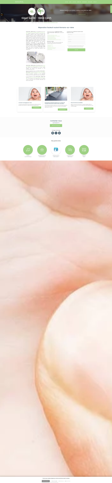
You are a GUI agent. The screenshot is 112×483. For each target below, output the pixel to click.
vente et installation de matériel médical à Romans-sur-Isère (35, 66)
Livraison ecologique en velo (25, 102)
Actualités (90, 1)
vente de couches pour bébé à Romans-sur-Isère (35, 78)
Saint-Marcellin (50, 49)
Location (74, 1)
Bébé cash (79, 1)
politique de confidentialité (79, 47)
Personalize (62, 481)
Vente (70, 1)
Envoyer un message (56, 125)
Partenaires (84, 1)
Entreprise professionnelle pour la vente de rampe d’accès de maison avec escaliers (55, 103)
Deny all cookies (54, 481)
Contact (95, 1)
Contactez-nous (82, 14)
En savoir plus (36, 107)
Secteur (36, 22)
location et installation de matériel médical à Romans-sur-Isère (35, 72)
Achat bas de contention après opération (54, 36)
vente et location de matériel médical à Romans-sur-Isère (35, 33)
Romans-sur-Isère (40, 22)
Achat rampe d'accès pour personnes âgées (54, 39)
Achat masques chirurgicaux (52, 38)
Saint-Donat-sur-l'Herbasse (52, 47)
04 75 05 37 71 (69, 14)
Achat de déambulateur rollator (52, 35)
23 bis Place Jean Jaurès (76, 11)
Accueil (66, 1)
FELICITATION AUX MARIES (77, 102)
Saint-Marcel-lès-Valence (51, 48)
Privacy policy (68, 481)
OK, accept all (46, 481)
